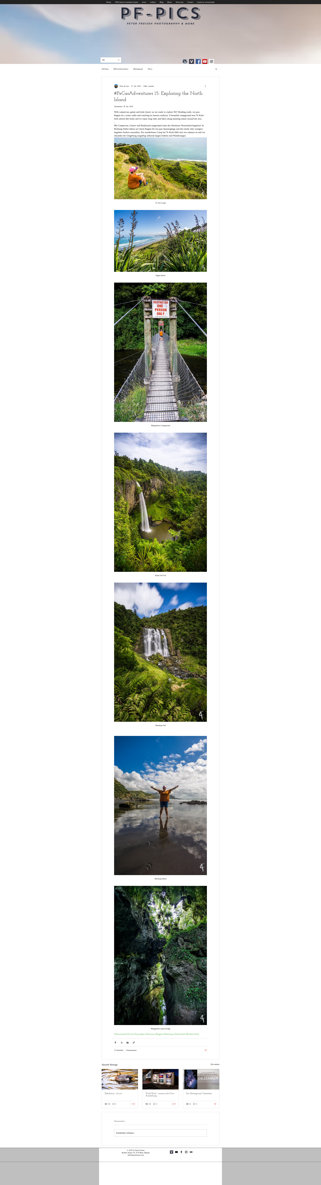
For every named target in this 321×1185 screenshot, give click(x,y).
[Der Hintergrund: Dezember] (201, 1079)
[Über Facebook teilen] (115, 1042)
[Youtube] (176, 1152)
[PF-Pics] (184, 61)
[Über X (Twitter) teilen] (121, 1042)
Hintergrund (138, 69)
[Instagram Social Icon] (211, 61)
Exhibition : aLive (113, 1093)
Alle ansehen (214, 1064)
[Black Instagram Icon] (186, 1152)
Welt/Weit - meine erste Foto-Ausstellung (160, 1094)
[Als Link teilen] (134, 1042)
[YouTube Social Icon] (204, 61)
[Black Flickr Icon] (191, 1152)
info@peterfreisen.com (136, 1155)
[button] (216, 69)
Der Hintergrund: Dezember (199, 1093)
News (150, 69)
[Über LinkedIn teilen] (127, 1042)
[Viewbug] (191, 61)
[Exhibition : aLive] (120, 1079)
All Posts (105, 69)
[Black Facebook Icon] (181, 1152)
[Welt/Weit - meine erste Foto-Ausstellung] (160, 1079)
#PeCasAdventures (120, 69)
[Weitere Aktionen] (205, 86)
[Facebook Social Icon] (198, 61)
